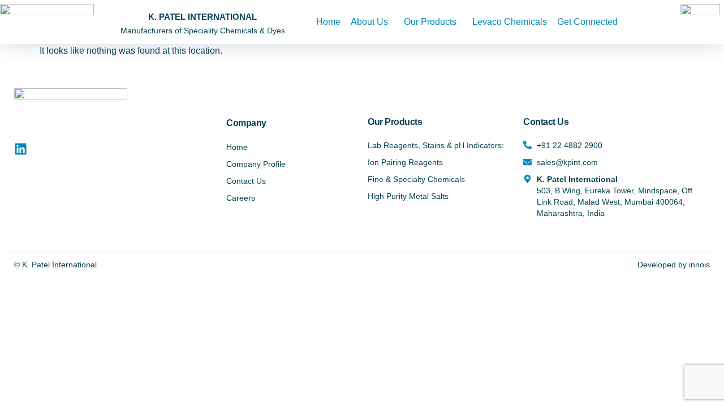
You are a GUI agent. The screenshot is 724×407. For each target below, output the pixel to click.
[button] (372, 22)
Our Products (430, 22)
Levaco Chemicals (509, 22)
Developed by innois (673, 264)
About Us (369, 22)
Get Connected (587, 22)
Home (328, 22)
